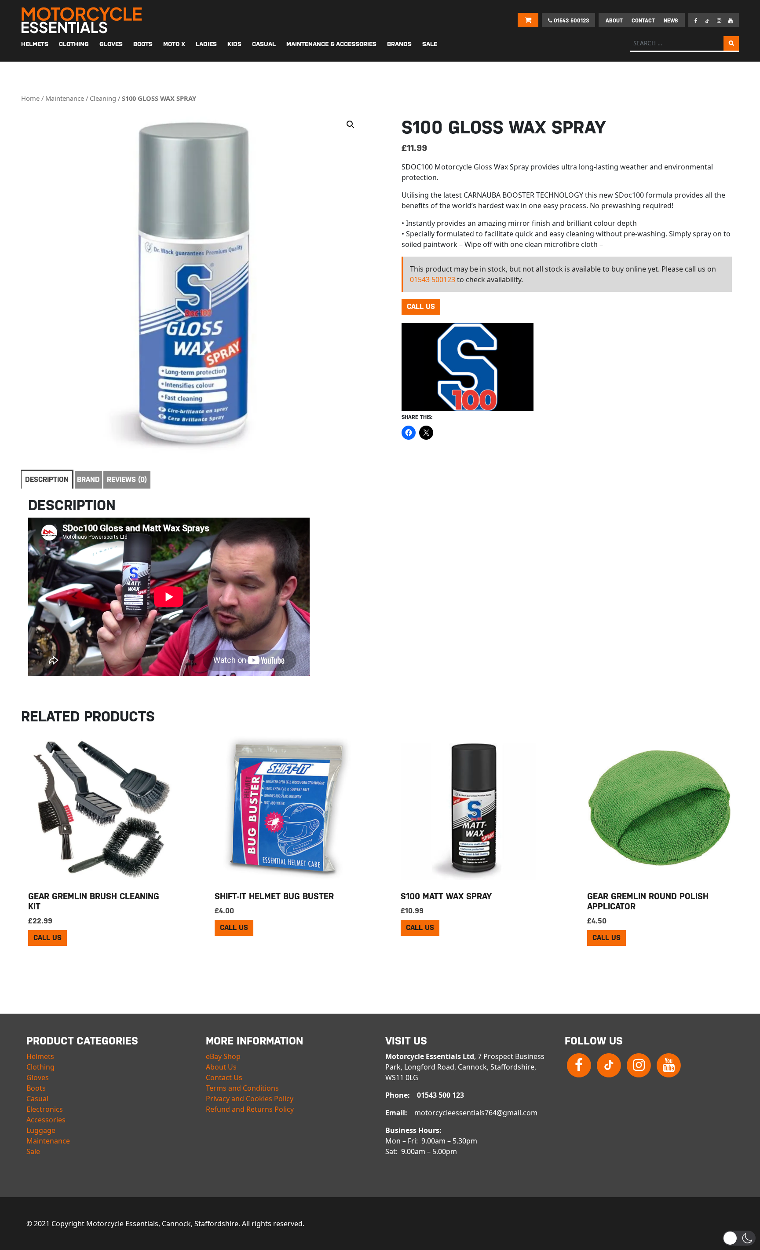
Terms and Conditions (242, 1088)
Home (30, 98)
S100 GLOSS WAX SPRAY (159, 98)
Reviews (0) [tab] (127, 479)
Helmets (40, 1056)
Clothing (40, 1067)
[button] (350, 124)
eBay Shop (223, 1056)
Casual (37, 1098)
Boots (36, 1088)
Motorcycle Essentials (82, 20)
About (614, 21)
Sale (33, 1151)
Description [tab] (47, 479)
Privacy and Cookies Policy (249, 1098)
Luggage (40, 1130)
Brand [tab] (88, 479)
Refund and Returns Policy (250, 1109)
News (671, 21)
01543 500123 (570, 21)
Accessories (46, 1120)
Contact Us (224, 1077)
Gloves (37, 1077)
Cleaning (103, 98)
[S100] (467, 367)
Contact (643, 21)
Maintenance (64, 98)
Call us (421, 306)
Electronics (44, 1109)
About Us (221, 1067)
